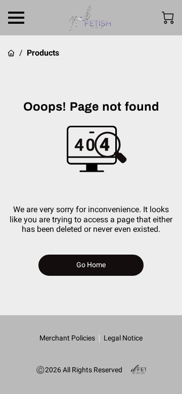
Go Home (91, 265)
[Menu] (16, 18)
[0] (168, 18)
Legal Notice (123, 338)
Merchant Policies (67, 338)
